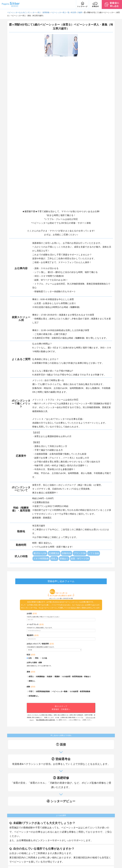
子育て (31, 691)
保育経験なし (34, 696)
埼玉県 (73, 12)
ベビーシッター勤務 (59, 691)
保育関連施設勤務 (43, 691)
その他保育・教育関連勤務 (80, 691)
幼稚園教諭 (40, 676)
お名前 (32, 613)
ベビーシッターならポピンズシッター (21, 12)
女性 (30, 658)
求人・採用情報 (43, 12)
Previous (43, 121)
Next (79, 121)
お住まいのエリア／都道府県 (40, 644)
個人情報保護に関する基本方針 (45, 720)
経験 (31, 687)
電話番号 (33, 635)
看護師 (57, 676)
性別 (31, 655)
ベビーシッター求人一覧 (60, 12)
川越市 (79, 12)
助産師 (49, 676)
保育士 (31, 676)
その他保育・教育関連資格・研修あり (76, 676)
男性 (36, 658)
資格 (31, 672)
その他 (44, 658)
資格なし (32, 681)
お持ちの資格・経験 (34, 662)
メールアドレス (35, 624)
